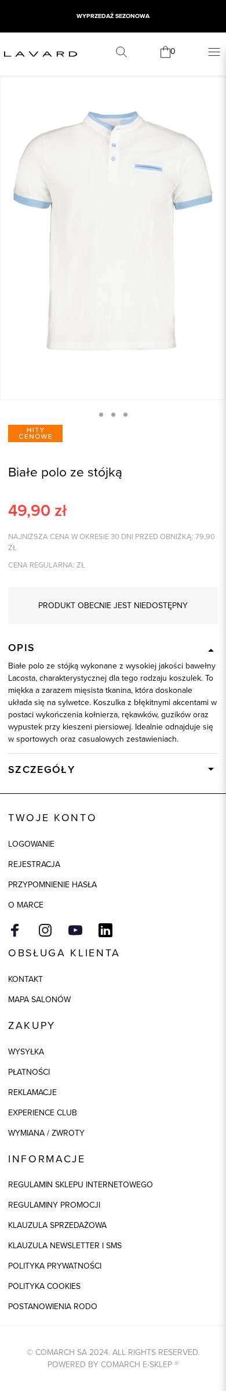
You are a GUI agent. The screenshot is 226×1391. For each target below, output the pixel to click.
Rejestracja (34, 864)
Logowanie (31, 844)
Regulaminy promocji (54, 1205)
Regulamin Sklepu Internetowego (80, 1185)
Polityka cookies (44, 1286)
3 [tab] (125, 415)
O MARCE (25, 905)
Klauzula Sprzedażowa (57, 1225)
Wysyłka (26, 1052)
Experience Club (42, 1113)
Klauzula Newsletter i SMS (65, 1246)
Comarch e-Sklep (136, 1365)
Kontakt (25, 979)
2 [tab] (113, 415)
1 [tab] (101, 415)
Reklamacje (32, 1092)
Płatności (29, 1072)
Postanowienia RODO (52, 1306)
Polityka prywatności (54, 1266)
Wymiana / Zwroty (46, 1133)
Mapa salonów (39, 999)
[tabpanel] (113, 230)
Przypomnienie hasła (52, 885)
